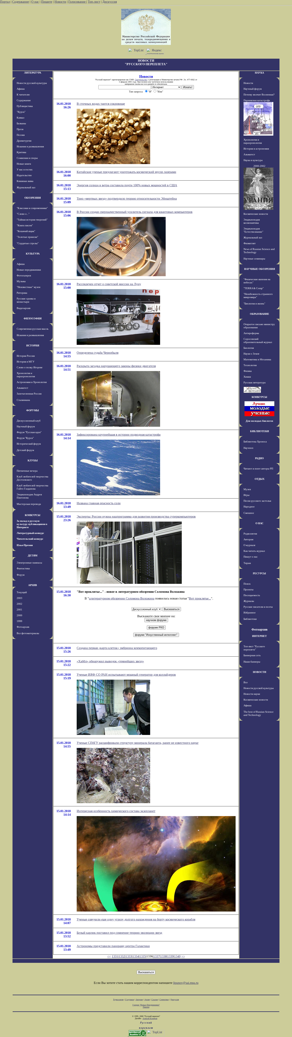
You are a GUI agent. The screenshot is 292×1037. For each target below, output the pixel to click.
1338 (163, 956)
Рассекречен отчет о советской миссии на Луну (109, 284)
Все (246, 682)
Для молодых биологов (259, 420)
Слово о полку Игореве (30, 367)
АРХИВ (32, 585)
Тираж (247, 563)
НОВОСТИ (259, 672)
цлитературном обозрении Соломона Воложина (121, 598)
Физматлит (250, 243)
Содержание (20, 1)
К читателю (23, 94)
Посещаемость (252, 595)
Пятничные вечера (27, 470)
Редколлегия (250, 533)
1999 (19, 621)
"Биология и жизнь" (254, 303)
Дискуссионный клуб (29, 420)
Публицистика (25, 106)
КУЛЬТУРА (33, 253)
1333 (129, 956)
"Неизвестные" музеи (28, 287)
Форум (20, 574)
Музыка (21, 281)
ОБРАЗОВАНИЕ (259, 313)
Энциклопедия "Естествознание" (253, 230)
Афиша (21, 88)
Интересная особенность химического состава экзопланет (116, 811)
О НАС (259, 523)
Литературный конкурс (30, 533)
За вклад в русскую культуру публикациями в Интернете (32, 524)
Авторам (248, 539)
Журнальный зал (26, 187)
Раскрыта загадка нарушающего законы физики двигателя (116, 366)
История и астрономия (256, 148)
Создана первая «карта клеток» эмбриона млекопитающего (117, 648)
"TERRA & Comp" (254, 288)
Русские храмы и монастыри (26, 300)
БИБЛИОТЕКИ (259, 431)
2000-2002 (259, 165)
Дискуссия (109, 1)
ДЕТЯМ (32, 555)
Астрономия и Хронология (32, 382)
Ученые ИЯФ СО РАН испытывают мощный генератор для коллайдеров (126, 674)
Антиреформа (251, 333)
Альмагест (22, 387)
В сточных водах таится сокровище (101, 103)
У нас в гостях (25, 169)
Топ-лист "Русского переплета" (254, 648)
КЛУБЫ (33, 460)
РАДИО (259, 458)
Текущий (22, 592)
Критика (21, 152)
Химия (247, 376)
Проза (20, 129)
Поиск (247, 583)
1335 (142, 956)
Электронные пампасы (29, 562)
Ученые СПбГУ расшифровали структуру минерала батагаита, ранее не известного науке (137, 742)
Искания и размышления (30, 146)
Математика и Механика (257, 359)
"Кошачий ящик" (26, 231)
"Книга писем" (25, 225)
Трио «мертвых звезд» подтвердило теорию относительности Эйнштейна (127, 198)
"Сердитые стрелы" (28, 243)
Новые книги (24, 163)
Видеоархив (23, 308)
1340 (177, 956)
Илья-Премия (25, 545)
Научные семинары (254, 258)
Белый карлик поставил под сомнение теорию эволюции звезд (119, 932)
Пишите (46, 1)
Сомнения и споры (27, 157)
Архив (147, 999)
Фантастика (23, 568)
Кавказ (20, 117)
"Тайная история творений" (32, 219)
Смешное (249, 512)
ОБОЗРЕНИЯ (32, 197)
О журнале (249, 545)
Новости (60, 1)
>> (183, 956)
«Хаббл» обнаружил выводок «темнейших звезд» (110, 661)
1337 (156, 956)
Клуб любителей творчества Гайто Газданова (32, 487)
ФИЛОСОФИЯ (33, 318)
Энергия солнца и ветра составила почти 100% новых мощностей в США (127, 185)
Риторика (22, 292)
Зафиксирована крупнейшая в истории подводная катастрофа (119, 434)
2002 (19, 603)
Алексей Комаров (150, 1018)
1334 (135, 956)
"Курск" (21, 111)
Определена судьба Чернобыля (97, 352)
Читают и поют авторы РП (258, 468)
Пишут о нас (251, 556)
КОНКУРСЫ (32, 515)
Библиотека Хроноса (255, 441)
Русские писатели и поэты (258, 606)
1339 (170, 956)
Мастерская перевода (29, 503)
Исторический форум (29, 443)
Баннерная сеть (252, 655)
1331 (115, 956)
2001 (19, 609)
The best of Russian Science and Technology (259, 713)
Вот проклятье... (200, 598)
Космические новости (256, 213)
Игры (246, 495)
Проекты (248, 589)
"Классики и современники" (32, 208)
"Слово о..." (23, 213)
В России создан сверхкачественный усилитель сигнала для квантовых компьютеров (134, 212)
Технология (250, 365)
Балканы (21, 123)
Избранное (250, 612)
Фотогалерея (24, 275)
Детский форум (25, 450)
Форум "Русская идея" (29, 432)
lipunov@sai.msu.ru (185, 983)
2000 (19, 615)
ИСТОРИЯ (32, 345)
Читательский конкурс (30, 538)
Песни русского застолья (257, 500)
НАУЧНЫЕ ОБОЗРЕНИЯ (259, 268)
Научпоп (248, 447)
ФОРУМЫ (32, 410)
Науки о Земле (251, 353)
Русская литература (255, 382)
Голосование (77, 1)
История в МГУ (25, 361)
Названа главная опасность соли (99, 503)
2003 (19, 598)
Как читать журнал (254, 550)
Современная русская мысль (32, 328)
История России (26, 355)
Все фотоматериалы (28, 633)
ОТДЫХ (259, 478)
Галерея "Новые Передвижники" (146, 1005)
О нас (35, 1)
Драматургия (24, 140)
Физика (248, 370)
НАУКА (259, 72)
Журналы (249, 601)
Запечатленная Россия (29, 393)
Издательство (24, 175)
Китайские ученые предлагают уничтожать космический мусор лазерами (126, 172)
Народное (249, 506)
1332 (122, 956)
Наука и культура (253, 160)
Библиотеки (250, 618)
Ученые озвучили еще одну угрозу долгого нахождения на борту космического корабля (136, 919)
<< (109, 956)
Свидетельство (141, 80)
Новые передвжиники (29, 269)
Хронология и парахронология (26, 375)
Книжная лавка (25, 181)
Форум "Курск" (25, 437)
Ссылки (154, 999)
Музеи (247, 489)
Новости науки (252, 693)
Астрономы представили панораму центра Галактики (113, 946)
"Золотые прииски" (27, 236)
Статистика (164, 999)
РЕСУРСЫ (259, 573)
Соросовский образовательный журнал (258, 340)
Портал (5, 1)
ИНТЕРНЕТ (259, 636)
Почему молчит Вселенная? (259, 94)
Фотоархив (23, 626)
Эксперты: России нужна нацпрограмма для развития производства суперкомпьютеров (136, 516)
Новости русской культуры (32, 83)
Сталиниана (23, 399)
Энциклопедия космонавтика (252, 221)
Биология (249, 347)
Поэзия (21, 134)
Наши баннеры (252, 661)
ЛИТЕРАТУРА (32, 72)
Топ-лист (94, 1)
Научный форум (26, 426)
